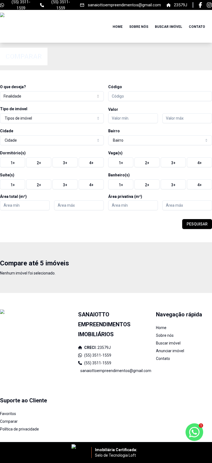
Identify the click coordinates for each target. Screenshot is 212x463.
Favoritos (8, 413)
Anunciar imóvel (170, 351)
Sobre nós (138, 27)
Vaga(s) (115, 153)
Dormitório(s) (13, 153)
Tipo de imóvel (13, 109)
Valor (113, 109)
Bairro (114, 131)
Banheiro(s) (119, 175)
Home (118, 27)
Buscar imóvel (168, 27)
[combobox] (52, 96)
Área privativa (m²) (125, 196)
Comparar (9, 421)
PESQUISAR (197, 224)
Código (115, 87)
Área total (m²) (13, 196)
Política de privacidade (19, 429)
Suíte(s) (7, 175)
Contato (197, 27)
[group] (52, 162)
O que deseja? (13, 87)
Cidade (6, 131)
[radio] (12, 162)
